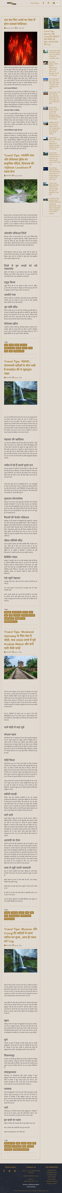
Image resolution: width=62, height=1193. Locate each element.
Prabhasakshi (52, 1170)
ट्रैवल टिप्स (18, 348)
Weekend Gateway (14, 916)
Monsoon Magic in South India (13, 1146)
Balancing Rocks (9, 618)
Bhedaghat (7, 612)
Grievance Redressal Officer (31, 1184)
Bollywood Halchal (51, 1181)
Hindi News (35, 3)
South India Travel (9, 1143)
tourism (25, 348)
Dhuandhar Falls (17, 612)
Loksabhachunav (51, 1172)
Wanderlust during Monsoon (20, 1149)
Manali (17, 345)
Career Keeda (52, 1177)
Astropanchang (51, 1175)
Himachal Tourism (19, 351)
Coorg (18, 1143)
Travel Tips (23, 345)
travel (30, 348)
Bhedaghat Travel (20, 618)
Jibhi (6, 345)
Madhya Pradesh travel (11, 621)
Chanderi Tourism (25, 916)
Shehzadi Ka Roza (9, 919)
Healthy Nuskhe (52, 1184)
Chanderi (7, 912)
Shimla (11, 345)
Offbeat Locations (9, 348)
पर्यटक (10, 351)
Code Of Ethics (31, 1187)
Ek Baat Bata (52, 1179)
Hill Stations (8, 1149)
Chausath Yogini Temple (28, 615)
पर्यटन (6, 351)
